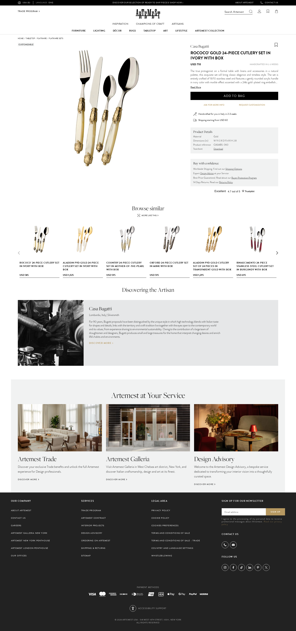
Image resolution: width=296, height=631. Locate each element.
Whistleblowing (161, 555)
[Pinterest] (258, 567)
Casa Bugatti (199, 46)
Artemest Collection (209, 31)
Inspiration (120, 24)
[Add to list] (276, 45)
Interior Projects (92, 525)
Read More (195, 87)
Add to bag (234, 95)
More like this (149, 215)
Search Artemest (234, 12)
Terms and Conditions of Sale (170, 533)
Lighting (99, 31)
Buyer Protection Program (244, 177)
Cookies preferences (164, 525)
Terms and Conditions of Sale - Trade (175, 540)
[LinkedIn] (249, 567)
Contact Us (271, 2)
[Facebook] (233, 567)
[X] (266, 567)
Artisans (178, 24)
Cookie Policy (160, 518)
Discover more (100, 343)
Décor (117, 31)
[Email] (233, 545)
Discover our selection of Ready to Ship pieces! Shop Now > (148, 2)
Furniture (79, 31)
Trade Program (28, 11)
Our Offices (19, 555)
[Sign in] (259, 11)
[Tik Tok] (241, 567)
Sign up (275, 511)
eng (44, 2)
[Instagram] (225, 567)
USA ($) (26, 2)
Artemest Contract (93, 518)
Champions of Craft (150, 24)
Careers (16, 525)
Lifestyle (181, 31)
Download (218, 149)
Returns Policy (226, 182)
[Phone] (225, 545)
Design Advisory (91, 533)
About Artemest (244, 2)
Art (165, 31)
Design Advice (207, 173)
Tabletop (150, 31)
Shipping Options (233, 169)
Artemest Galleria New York (29, 533)
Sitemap (86, 555)
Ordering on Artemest (95, 540)
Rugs (132, 31)
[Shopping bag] (276, 11)
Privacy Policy (160, 510)
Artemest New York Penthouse (30, 540)
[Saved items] (267, 11)
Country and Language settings (172, 548)
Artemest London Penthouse (29, 548)
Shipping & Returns (93, 548)
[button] (277, 253)
